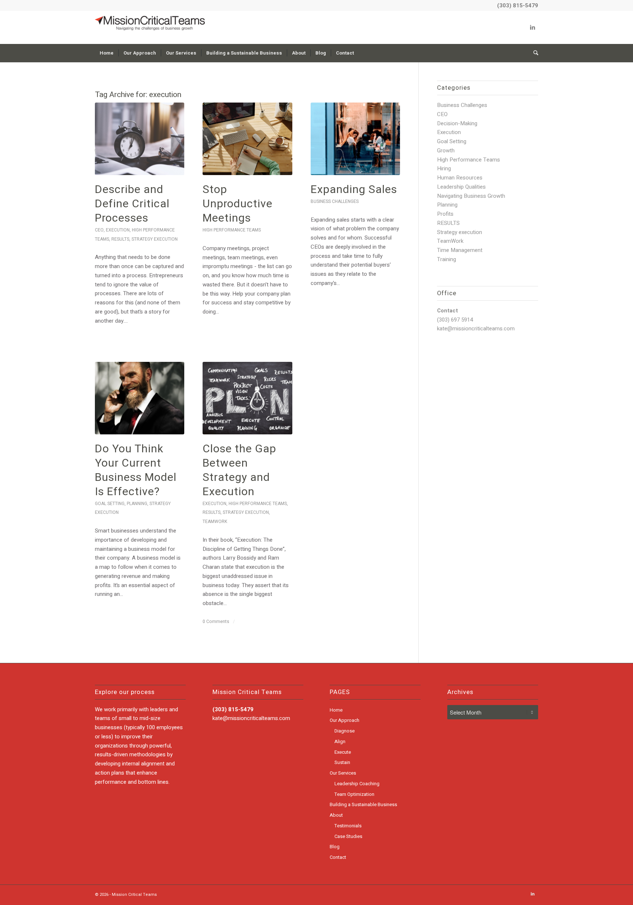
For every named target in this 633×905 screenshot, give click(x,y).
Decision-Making (457, 123)
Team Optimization (354, 794)
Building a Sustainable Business (363, 804)
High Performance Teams (232, 230)
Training (446, 259)
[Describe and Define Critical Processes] (139, 139)
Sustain (342, 762)
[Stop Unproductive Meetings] (247, 139)
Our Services (343, 772)
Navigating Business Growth (471, 196)
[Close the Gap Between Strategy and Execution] (247, 398)
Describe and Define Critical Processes (132, 204)
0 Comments (216, 621)
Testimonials (348, 825)
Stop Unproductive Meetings (238, 204)
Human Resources (459, 178)
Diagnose (344, 730)
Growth (446, 150)
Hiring (444, 168)
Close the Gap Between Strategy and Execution (239, 470)
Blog (335, 846)
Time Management (459, 250)
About (336, 815)
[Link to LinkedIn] (532, 27)
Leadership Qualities (461, 187)
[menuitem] (106, 53)
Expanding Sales (354, 190)
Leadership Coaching (357, 783)
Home (336, 709)
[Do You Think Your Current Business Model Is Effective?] (139, 398)
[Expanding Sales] (355, 139)
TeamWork (215, 521)
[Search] (533, 53)
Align (339, 741)
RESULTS (120, 239)
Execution (118, 230)
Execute (342, 752)
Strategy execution (155, 239)
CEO (99, 230)
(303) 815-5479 (517, 5)
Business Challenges (335, 201)
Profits (445, 214)
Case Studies (348, 836)
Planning (137, 503)
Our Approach (344, 720)
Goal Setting (110, 503)
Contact (338, 857)
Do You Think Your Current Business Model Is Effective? (136, 470)
